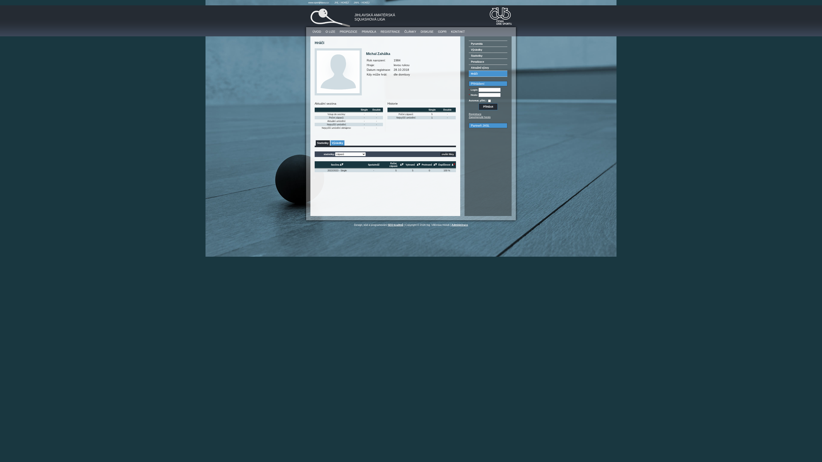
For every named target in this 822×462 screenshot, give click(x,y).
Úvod (317, 31)
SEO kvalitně (395, 225)
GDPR (442, 31)
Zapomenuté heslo (480, 117)
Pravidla (369, 31)
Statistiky (323, 143)
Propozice (348, 31)
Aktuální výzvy (480, 67)
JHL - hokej (341, 2)
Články (410, 31)
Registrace (390, 31)
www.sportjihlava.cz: (318, 2)
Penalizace (477, 61)
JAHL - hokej (361, 2)
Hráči (474, 73)
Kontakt (458, 31)
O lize (330, 31)
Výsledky (337, 143)
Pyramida (477, 43)
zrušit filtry (448, 154)
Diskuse (427, 31)
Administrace (459, 225)
